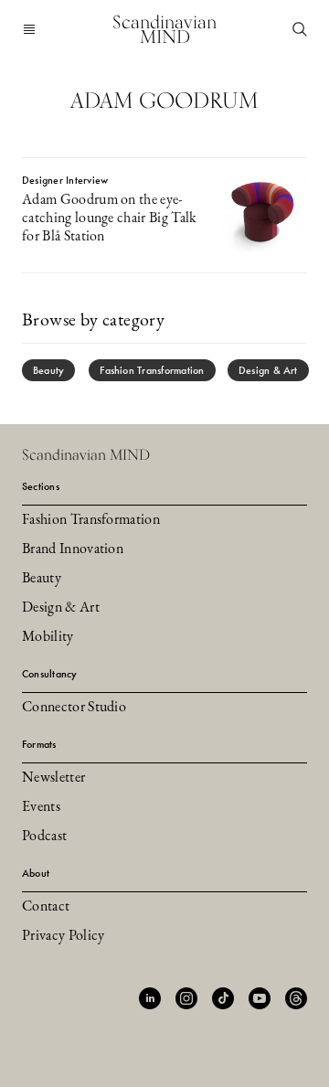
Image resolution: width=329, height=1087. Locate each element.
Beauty (48, 370)
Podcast (44, 836)
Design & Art (268, 370)
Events (41, 807)
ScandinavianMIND (164, 29)
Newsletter (53, 778)
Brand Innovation (72, 549)
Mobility (48, 637)
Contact (45, 907)
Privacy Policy (63, 936)
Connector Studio (74, 707)
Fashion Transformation (152, 370)
